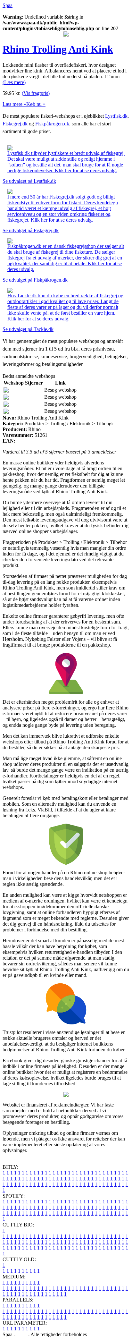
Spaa (7, 5)
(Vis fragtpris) (36, 93)
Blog (22, 1334)
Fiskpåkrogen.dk (52, 123)
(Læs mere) (14, 82)
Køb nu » (35, 104)
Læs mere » (14, 104)
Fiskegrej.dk (15, 123)
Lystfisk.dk (116, 116)
